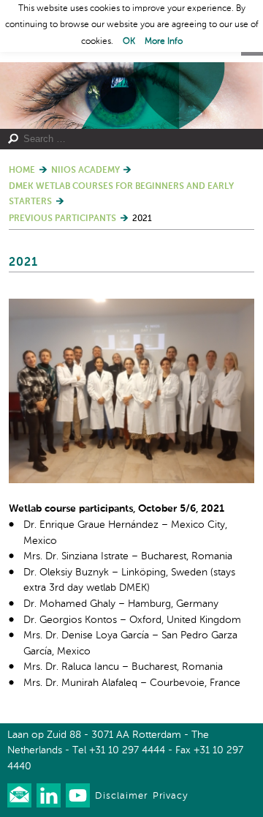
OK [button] (129, 41)
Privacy (170, 796)
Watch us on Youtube (78, 795)
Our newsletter (19, 795)
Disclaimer (121, 796)
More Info (164, 41)
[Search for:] (126, 139)
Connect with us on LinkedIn (49, 795)
